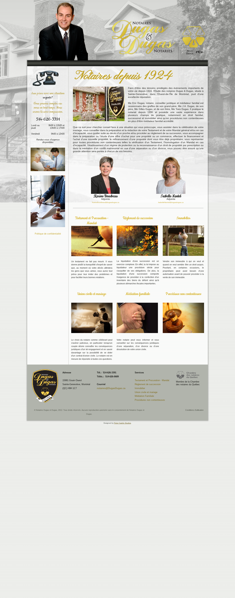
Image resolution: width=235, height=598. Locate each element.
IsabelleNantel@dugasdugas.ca (171, 202)
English (193, 7)
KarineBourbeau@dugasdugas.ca (105, 202)
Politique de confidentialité (48, 233)
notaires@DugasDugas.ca (111, 388)
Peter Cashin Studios (122, 423)
